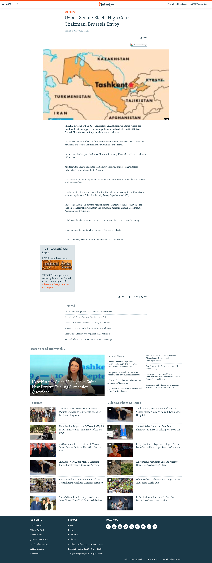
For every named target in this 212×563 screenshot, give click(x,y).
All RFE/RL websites (199, 4)
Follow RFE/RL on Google (177, 4)
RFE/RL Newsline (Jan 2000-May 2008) (85, 549)
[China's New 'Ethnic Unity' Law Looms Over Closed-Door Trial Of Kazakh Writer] (43, 503)
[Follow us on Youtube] (108, 526)
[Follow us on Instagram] (120, 526)
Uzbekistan (70, 12)
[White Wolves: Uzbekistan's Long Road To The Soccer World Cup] (120, 485)
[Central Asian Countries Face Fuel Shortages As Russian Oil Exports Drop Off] (120, 432)
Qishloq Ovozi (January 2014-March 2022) (85, 544)
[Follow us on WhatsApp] (149, 526)
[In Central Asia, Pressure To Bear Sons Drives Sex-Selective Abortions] (120, 503)
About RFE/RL (36, 526)
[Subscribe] (154, 526)
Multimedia (73, 540)
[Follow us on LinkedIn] (143, 526)
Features (71, 530)
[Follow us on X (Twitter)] (131, 526)
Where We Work (37, 530)
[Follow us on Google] (125, 526)
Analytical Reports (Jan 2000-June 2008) (85, 554)
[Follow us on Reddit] (114, 526)
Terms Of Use (36, 535)
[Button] (143, 38)
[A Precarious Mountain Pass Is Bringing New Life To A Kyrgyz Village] (120, 467)
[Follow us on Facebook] (137, 526)
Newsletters (73, 535)
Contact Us (34, 554)
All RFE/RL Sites (37, 549)
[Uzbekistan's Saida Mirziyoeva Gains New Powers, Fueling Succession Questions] (67, 375)
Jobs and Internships (39, 540)
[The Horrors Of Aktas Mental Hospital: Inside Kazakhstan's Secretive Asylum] (43, 467)
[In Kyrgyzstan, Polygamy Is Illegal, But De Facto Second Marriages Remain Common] (120, 450)
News (70, 526)
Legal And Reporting (39, 544)
